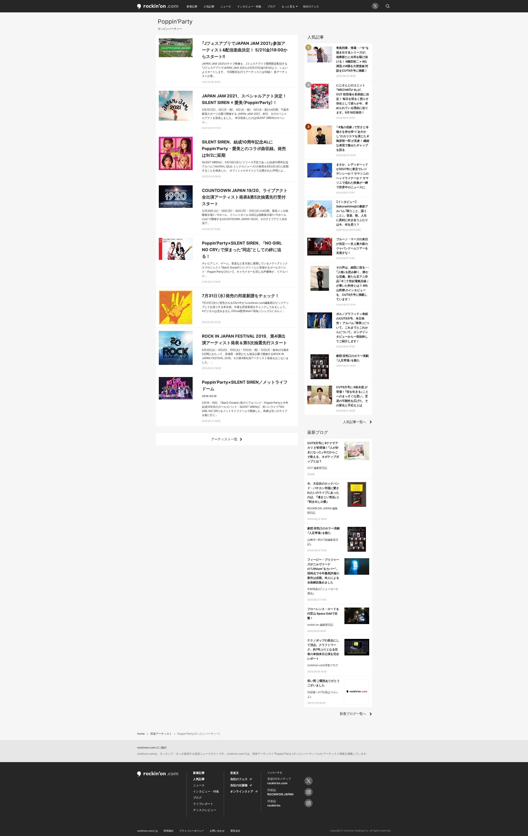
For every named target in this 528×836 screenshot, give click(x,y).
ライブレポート (203, 803)
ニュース (225, 6)
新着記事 (192, 6)
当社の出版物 (239, 785)
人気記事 (209, 6)
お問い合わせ (217, 830)
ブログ (271, 6)
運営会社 (235, 830)
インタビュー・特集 (249, 6)
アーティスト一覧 (224, 439)
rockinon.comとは (147, 830)
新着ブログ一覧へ (353, 714)
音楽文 (234, 773)
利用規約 (168, 830)
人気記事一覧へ (354, 422)
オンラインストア (241, 791)
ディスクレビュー (204, 810)
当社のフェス (311, 6)
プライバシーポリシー (191, 830)
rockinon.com (157, 6)
